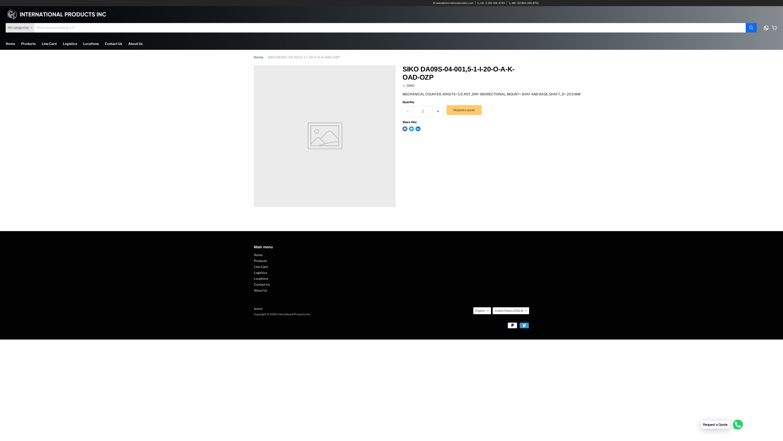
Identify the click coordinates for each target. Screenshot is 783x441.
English (480, 310)
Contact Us (113, 44)
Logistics (70, 44)
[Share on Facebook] (405, 128)
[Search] (751, 27)
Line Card (49, 44)
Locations (91, 44)
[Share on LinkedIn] (418, 128)
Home (10, 44)
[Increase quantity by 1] (438, 111)
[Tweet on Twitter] (411, 128)
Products (28, 44)
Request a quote (464, 110)
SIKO (410, 86)
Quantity (409, 102)
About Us (135, 44)
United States (509, 310)
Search (258, 308)
